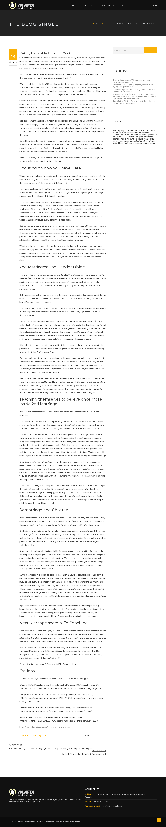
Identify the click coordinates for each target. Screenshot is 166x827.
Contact (142, 5)
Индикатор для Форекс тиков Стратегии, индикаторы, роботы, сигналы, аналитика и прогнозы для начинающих (134, 96)
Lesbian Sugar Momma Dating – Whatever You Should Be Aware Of (134, 90)
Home (72, 5)
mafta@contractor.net (113, 806)
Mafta (25, 735)
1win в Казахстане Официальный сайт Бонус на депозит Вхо (132, 81)
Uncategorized (106, 24)
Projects (125, 5)
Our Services (106, 5)
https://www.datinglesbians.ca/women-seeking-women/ (44, 727)
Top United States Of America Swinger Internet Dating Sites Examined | (135, 102)
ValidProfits (74, 821)
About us (87, 5)
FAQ (155, 5)
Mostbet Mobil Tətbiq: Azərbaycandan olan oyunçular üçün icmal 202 (133, 85)
